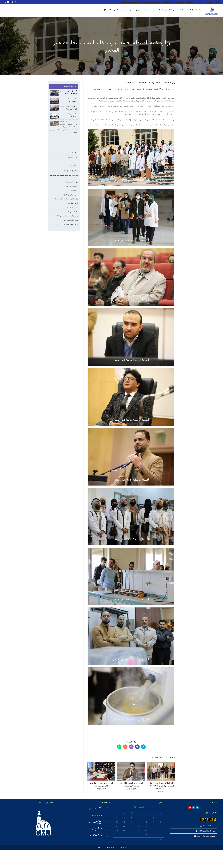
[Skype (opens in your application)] (12, 2)
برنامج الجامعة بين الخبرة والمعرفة (67, 199)
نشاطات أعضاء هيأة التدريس (118, 89)
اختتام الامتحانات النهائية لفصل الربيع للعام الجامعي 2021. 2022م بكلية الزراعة (161, 785)
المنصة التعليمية (190, 2)
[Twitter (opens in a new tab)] (5, 2)
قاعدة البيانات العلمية (168, 2)
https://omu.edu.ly (97, 837)
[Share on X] (143, 746)
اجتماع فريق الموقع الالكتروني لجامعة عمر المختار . (131, 784)
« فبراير (161, 839)
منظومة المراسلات (127, 2)
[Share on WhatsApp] (119, 746)
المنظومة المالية (155, 2)
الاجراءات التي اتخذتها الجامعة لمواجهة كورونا (64, 175)
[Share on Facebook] (137, 746)
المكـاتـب (209, 2)
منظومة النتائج (180, 2)
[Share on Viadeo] (125, 746)
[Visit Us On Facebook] (193, 807)
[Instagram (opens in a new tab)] (10, 2)
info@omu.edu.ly (97, 830)
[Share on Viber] (131, 746)
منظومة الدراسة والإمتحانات (141, 2)
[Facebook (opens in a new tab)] (8, 2)
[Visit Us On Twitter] (197, 807)
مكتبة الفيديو (74, 211)
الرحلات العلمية (73, 186)
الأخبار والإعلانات (152, 89)
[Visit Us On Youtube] (190, 807)
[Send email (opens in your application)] (14, 2)
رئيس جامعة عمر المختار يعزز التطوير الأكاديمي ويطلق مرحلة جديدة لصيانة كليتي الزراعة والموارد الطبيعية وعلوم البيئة (63, 125)
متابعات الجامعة (73, 207)
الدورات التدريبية (73, 182)
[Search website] (97, 10)
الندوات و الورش (138, 89)
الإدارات (218, 2)
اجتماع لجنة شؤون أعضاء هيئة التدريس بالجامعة (101, 784)
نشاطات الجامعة (99, 89)
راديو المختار (74, 203)
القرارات (75, 190)
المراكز (201, 2)
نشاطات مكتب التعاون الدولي (69, 224)
